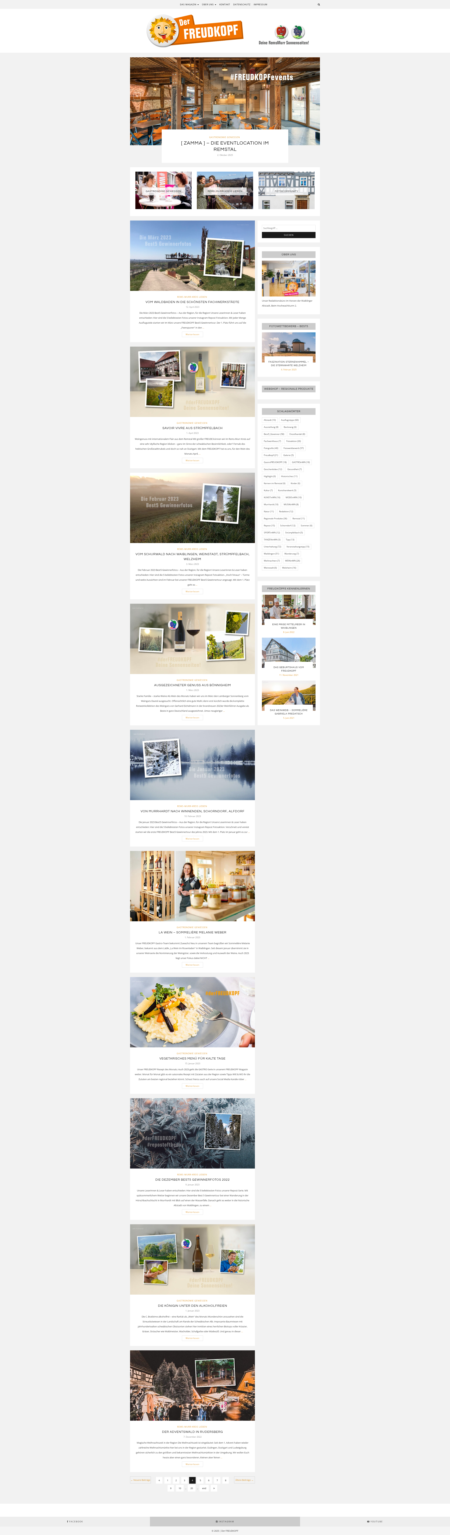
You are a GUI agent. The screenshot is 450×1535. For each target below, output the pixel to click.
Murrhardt (271, 504)
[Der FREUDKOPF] (225, 30)
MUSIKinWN (291, 504)
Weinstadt (270, 567)
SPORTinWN (272, 532)
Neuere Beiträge (140, 1480)
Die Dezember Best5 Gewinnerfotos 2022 (192, 1179)
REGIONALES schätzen (224, 137)
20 (191, 1488)
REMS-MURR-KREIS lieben (225, 191)
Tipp (290, 539)
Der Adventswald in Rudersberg (192, 1432)
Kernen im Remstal (274, 483)
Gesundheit (294, 469)
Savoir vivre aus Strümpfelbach (192, 428)
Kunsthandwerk (287, 490)
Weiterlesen (192, 334)
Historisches (289, 476)
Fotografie (271, 448)
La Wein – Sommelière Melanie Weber (192, 932)
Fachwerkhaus (272, 441)
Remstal (298, 518)
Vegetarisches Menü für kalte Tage (192, 1058)
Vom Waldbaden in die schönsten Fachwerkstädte (192, 302)
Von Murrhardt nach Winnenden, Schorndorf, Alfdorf (193, 811)
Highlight (270, 476)
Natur (269, 511)
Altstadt (270, 420)
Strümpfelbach (294, 532)
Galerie (288, 455)
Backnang (290, 427)
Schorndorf (287, 525)
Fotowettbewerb (294, 448)
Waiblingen (271, 553)
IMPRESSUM (260, 4)
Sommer (306, 525)
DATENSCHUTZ (241, 4)
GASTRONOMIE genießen (163, 191)
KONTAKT (224, 4)
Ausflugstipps (290, 420)
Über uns (208, 4)
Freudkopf (271, 455)
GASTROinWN (301, 462)
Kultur (268, 490)
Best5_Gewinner (274, 434)
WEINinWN (292, 560)
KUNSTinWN (272, 497)
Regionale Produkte (275, 518)
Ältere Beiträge (244, 1480)
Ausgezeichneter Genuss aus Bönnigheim (192, 685)
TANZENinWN (272, 539)
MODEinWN (294, 497)
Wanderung (291, 553)
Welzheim (289, 567)
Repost (269, 525)
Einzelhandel (297, 434)
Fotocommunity (286, 191)
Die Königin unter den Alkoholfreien (192, 1305)
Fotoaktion (293, 441)
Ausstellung (271, 427)
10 (180, 1488)
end (204, 1488)
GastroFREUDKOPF (275, 462)
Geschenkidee (273, 469)
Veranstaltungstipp (298, 546)
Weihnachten (272, 560)
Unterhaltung (272, 546)
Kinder (295, 483)
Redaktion (286, 511)
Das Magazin (188, 4)
